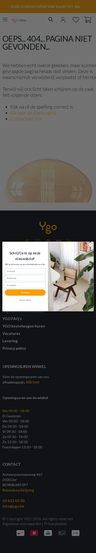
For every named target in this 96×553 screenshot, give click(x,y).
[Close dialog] (91, 245)
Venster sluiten (25, 300)
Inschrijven (25, 292)
